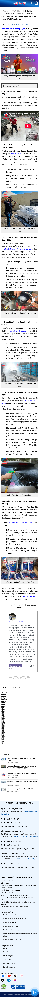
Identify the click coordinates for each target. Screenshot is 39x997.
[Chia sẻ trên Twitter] (17, 677)
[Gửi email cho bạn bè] (21, 677)
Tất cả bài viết (15, 666)
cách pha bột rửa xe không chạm (20, 522)
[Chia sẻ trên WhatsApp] (10, 677)
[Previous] (2, 720)
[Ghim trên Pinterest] (24, 677)
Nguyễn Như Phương (22, 24)
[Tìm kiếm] (32, 3)
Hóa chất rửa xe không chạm (13, 29)
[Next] (7, 720)
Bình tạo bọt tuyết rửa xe (11, 249)
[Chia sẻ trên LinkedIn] (28, 677)
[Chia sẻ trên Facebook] (14, 677)
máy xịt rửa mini (16, 154)
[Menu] (2, 3)
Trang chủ (6, 11)
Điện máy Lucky (28, 596)
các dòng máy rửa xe (18, 331)
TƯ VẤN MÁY (16, 11)
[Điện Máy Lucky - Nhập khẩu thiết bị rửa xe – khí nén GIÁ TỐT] (19, 3)
